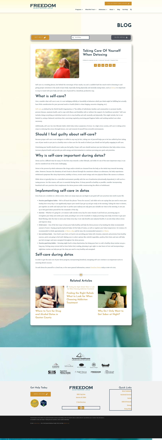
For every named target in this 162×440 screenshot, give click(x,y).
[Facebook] (95, 65)
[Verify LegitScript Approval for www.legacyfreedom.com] (43, 403)
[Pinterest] (110, 65)
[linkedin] (82, 407)
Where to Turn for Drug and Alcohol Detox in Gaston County (48, 314)
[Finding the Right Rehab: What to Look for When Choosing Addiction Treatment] (81, 287)
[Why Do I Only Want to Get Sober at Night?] (112, 287)
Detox (117, 60)
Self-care (38, 109)
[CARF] (81, 387)
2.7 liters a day (69, 231)
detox (113, 88)
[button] (131, 9)
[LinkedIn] (106, 65)
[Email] (114, 65)
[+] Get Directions (81, 402)
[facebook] (79, 407)
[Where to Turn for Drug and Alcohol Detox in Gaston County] (49, 287)
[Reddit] (103, 65)
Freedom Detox (96, 267)
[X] (99, 65)
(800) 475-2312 (66, 423)
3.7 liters (106, 231)
